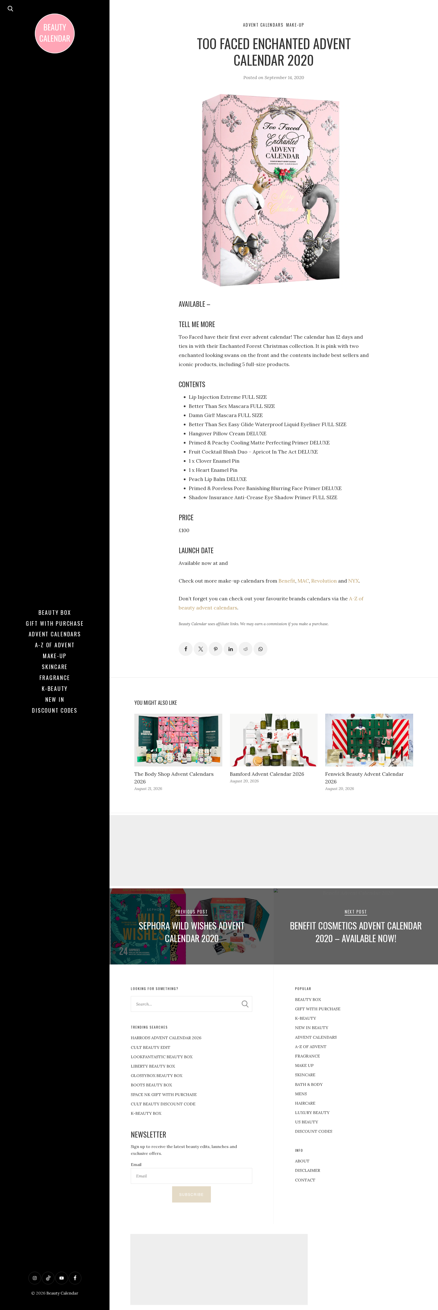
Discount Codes (55, 710)
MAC (303, 581)
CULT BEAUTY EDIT (150, 1047)
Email (136, 1164)
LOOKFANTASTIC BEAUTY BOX (161, 1056)
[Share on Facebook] (186, 649)
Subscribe (191, 1194)
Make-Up (55, 656)
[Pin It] (216, 649)
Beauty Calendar (62, 1293)
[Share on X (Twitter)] (201, 649)
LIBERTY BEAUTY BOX (153, 1066)
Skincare (55, 666)
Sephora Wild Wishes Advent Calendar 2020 (192, 932)
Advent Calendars (55, 634)
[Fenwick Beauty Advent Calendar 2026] (369, 740)
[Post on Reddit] (245, 649)
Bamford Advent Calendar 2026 (267, 774)
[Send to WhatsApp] (260, 649)
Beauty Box (55, 612)
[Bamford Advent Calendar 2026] (274, 740)
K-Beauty (55, 688)
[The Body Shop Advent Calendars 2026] (178, 740)
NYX (353, 581)
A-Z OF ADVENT (55, 645)
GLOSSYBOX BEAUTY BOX (156, 1075)
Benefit (287, 581)
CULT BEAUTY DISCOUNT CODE (163, 1103)
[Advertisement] (274, 850)
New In (54, 699)
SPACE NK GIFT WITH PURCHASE (164, 1094)
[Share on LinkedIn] (231, 649)
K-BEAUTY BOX (146, 1113)
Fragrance (55, 677)
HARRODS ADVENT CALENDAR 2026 (166, 1037)
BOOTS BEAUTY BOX (151, 1084)
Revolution (324, 581)
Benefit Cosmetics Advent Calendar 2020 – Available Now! (356, 932)
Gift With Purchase (55, 623)
